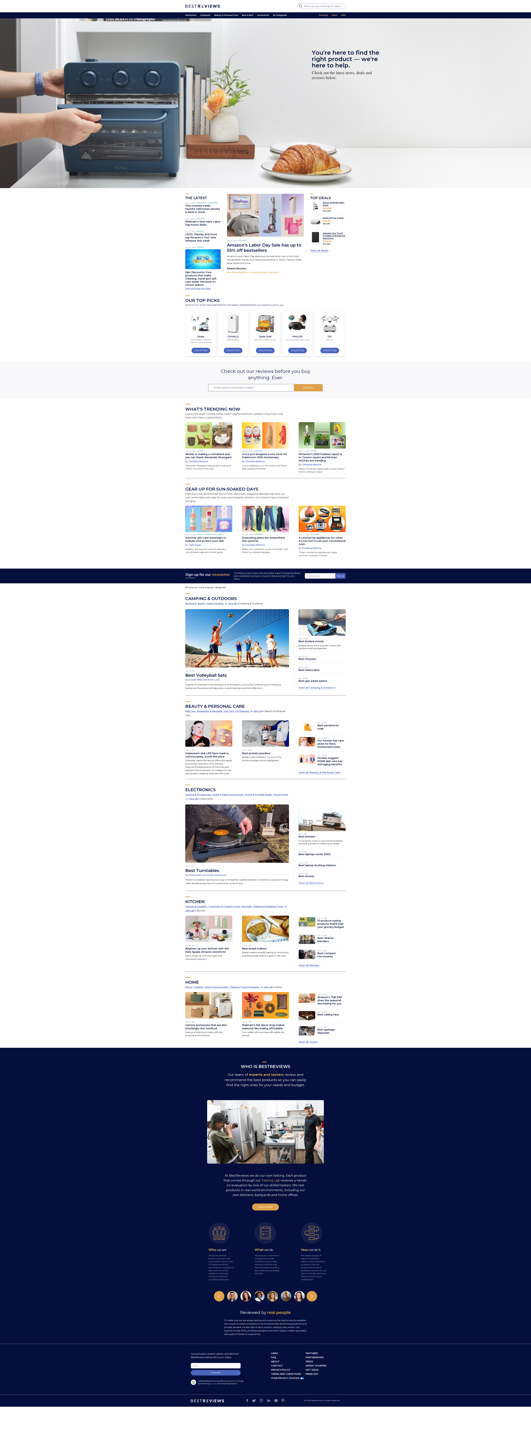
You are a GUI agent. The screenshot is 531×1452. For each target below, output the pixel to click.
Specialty (247, 906)
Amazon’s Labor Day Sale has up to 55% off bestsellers (264, 248)
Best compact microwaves (326, 955)
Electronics (190, 15)
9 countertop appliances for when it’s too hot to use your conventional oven (322, 541)
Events (200, 231)
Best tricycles (307, 659)
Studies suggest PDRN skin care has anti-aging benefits (330, 761)
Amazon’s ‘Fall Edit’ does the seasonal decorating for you (330, 1000)
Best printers (306, 836)
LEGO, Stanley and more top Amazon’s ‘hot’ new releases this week (201, 237)
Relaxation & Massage (210, 711)
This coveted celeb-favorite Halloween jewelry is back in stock (202, 209)
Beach (202, 603)
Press (309, 1361)
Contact (277, 1365)
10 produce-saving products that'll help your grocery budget (330, 924)
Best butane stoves (311, 641)
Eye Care (229, 711)
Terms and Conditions (286, 1374)
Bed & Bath (247, 15)
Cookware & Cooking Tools (224, 906)
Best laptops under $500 (314, 854)
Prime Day (312, 1374)
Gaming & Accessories (198, 794)
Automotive (263, 15)
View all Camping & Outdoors (317, 687)
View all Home (308, 1041)
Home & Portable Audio (259, 794)
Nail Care (190, 711)
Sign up (340, 576)
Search (308, 387)
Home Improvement (217, 987)
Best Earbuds (233, 272)
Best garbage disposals (326, 1031)
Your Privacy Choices (285, 1378)
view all (232, 603)
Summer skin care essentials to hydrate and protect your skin (205, 539)
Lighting (199, 987)
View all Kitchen (309, 965)
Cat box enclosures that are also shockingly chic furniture (206, 1027)
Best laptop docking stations (317, 865)
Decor (189, 987)
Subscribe (215, 1372)
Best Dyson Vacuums (268, 272)
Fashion (258, 451)
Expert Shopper (316, 1365)
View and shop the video (198, 288)
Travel (200, 247)
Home (200, 451)
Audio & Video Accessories (228, 794)
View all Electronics (311, 883)
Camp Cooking (215, 603)
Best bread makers (254, 948)
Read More (265, 1207)
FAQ (273, 1357)
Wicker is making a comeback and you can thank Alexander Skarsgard (208, 456)
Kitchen (315, 534)
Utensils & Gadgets (196, 906)
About (275, 1361)
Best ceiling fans (328, 1014)
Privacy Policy (280, 1370)
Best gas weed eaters (312, 680)
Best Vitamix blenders (325, 940)
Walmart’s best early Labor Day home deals (203, 223)
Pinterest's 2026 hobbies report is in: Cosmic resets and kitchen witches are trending (320, 457)
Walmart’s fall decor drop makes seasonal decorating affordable (263, 1027)
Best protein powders (256, 753)
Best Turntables (202, 870)
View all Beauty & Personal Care (319, 772)
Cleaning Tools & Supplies (245, 987)
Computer (205, 15)
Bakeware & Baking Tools (269, 906)
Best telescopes (309, 670)
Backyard (191, 603)
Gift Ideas (312, 1370)
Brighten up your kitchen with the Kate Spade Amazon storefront (207, 950)
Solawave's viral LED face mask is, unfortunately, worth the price (207, 755)
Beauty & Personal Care (226, 15)
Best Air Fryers (248, 272)
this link (213, 1383)
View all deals (319, 250)
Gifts (343, 15)
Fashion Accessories (207, 203)
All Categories (280, 15)
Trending (323, 15)
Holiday (201, 219)
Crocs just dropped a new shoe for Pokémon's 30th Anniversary (264, 456)
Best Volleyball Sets (206, 675)
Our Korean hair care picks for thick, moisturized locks (330, 744)
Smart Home (281, 794)
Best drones (306, 876)
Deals (334, 15)
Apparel (258, 534)
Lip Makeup (242, 711)
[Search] (301, 6)
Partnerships (315, 1357)
